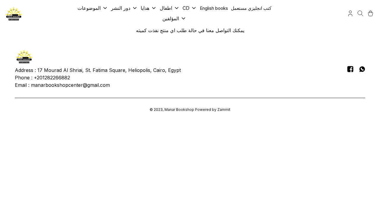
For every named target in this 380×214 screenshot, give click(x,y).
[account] (350, 13)
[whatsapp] (362, 69)
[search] (360, 13)
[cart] (370, 13)
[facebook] (350, 69)
